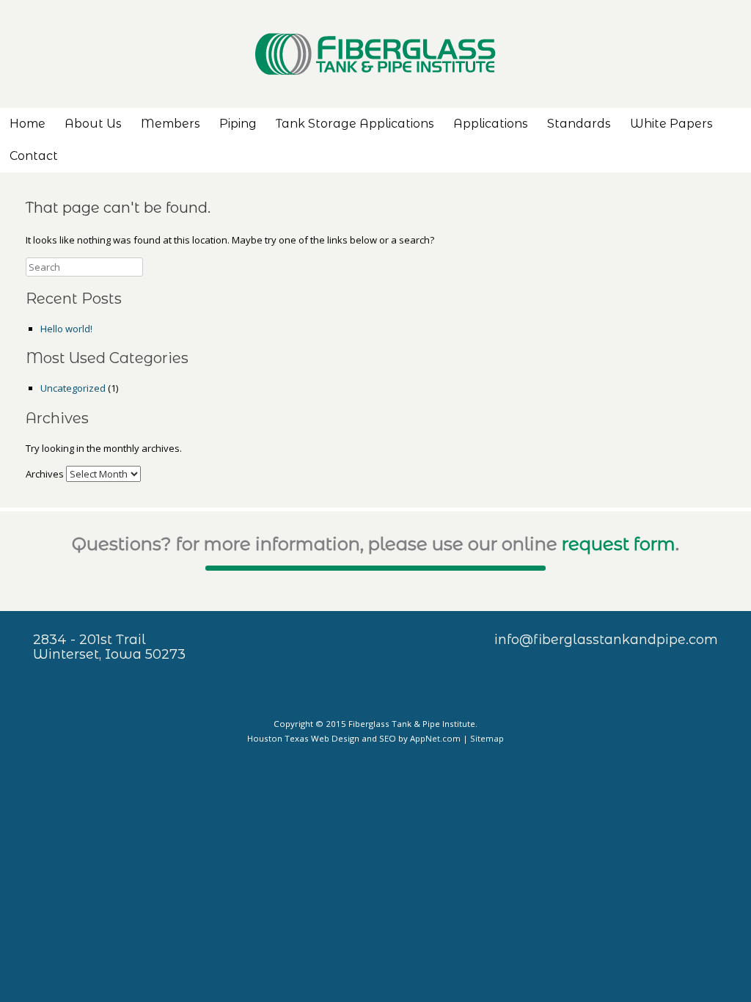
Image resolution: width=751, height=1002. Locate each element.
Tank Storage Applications (355, 124)
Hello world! (66, 328)
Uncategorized (73, 388)
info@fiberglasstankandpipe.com (606, 640)
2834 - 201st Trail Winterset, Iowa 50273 (109, 647)
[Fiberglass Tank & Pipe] (375, 54)
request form (618, 544)
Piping (238, 124)
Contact (34, 156)
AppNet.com (435, 738)
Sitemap (487, 738)
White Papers (671, 124)
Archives (45, 473)
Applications (490, 124)
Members (170, 124)
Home (27, 124)
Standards (579, 124)
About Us (93, 124)
